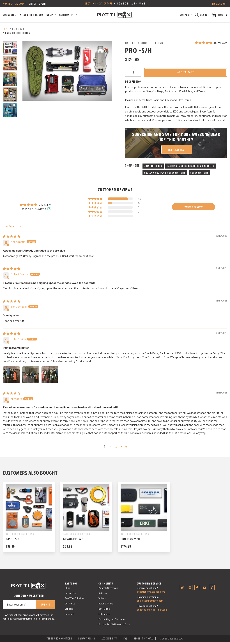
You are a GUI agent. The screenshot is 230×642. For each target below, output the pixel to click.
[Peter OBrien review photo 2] (30, 374)
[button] (51, 15)
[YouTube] (204, 587)
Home (6, 28)
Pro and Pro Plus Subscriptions (164, 172)
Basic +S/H (13, 539)
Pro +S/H (18, 28)
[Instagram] (189, 587)
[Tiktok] (212, 587)
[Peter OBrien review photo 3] (50, 374)
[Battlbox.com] (115, 14)
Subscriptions (199, 172)
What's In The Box (31, 14)
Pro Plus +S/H (130, 539)
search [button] (205, 14)
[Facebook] (197, 587)
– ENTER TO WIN (24, 3)
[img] (11, 236)
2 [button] (110, 446)
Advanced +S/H (73, 539)
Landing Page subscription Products (190, 165)
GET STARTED (176, 149)
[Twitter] (182, 587)
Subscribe (9, 14)
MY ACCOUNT (219, 3)
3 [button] (116, 446)
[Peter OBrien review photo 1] (11, 374)
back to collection (17, 32)
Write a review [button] (193, 206)
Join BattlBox (153, 165)
